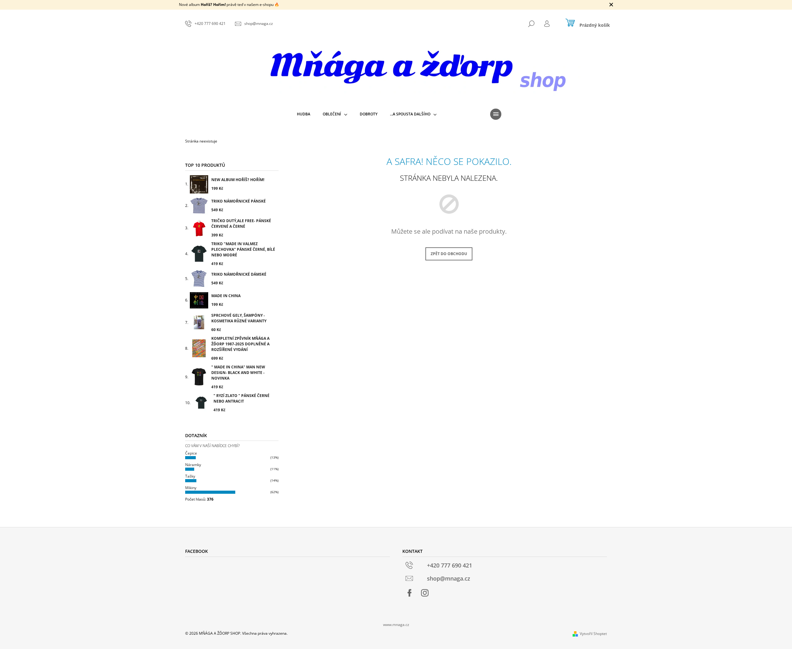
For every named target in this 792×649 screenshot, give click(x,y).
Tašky (190, 476)
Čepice (191, 453)
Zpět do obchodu (449, 253)
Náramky (193, 464)
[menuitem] (303, 114)
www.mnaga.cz (396, 624)
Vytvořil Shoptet (593, 633)
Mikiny (190, 487)
